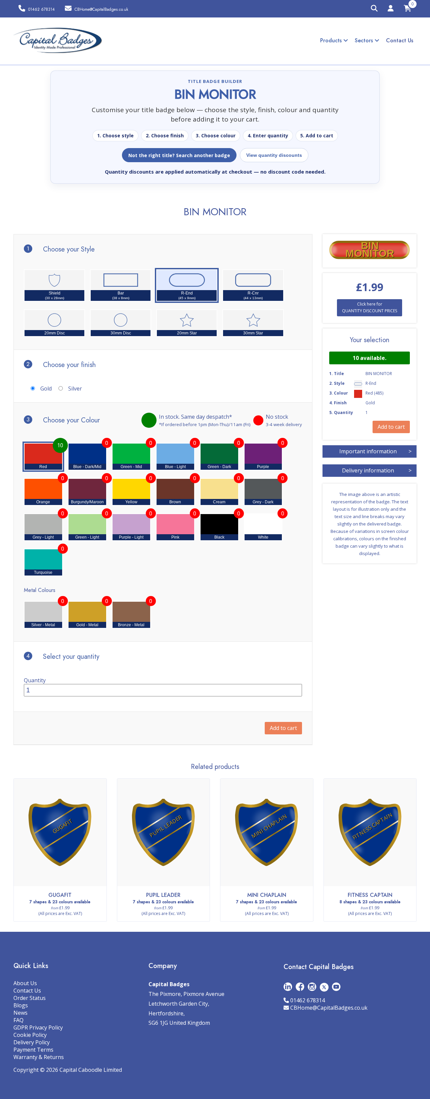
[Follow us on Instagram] (312, 987)
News (20, 1012)
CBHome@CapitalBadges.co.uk (329, 1007)
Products (331, 40)
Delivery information (377, 470)
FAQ (18, 1020)
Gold (46, 388)
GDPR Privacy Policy (38, 1027)
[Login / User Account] (391, 9)
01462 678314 (307, 1000)
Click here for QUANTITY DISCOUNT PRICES (369, 307)
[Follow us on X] (324, 987)
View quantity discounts (274, 155)
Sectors (365, 40)
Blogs (20, 1005)
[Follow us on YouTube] (336, 987)
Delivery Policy (31, 1042)
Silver (75, 388)
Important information (375, 451)
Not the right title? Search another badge (179, 155)
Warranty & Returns (38, 1057)
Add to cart (283, 728)
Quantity (35, 680)
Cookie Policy (30, 1035)
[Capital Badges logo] (57, 41)
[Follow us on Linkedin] (288, 987)
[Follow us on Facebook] (300, 987)
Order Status (29, 998)
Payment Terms (33, 1049)
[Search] (374, 8)
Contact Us (399, 40)
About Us (25, 983)
